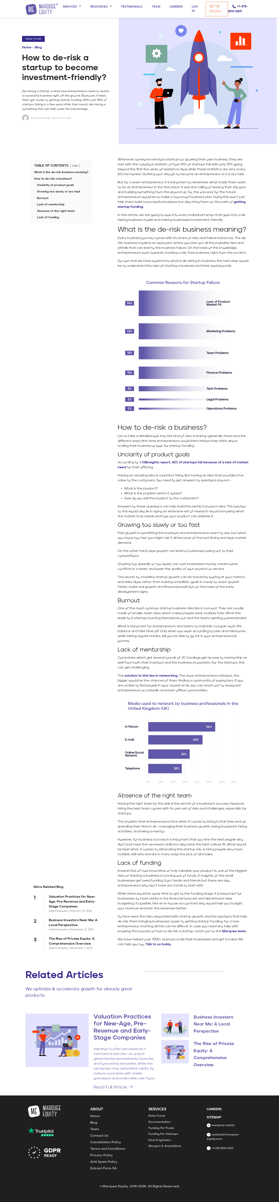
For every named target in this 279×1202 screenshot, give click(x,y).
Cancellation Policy (105, 1142)
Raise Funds (33, 39)
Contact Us (99, 1136)
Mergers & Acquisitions (164, 1146)
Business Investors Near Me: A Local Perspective (213, 1024)
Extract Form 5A (103, 1168)
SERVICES (157, 1109)
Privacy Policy (101, 1155)
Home (26, 47)
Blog (38, 47)
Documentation (159, 1122)
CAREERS (214, 1109)
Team (94, 1129)
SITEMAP (214, 1117)
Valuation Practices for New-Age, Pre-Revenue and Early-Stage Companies (72, 901)
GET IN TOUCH (215, 9)
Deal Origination (159, 1140)
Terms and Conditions (107, 1149)
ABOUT (96, 1109)
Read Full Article (110, 1087)
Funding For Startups (163, 1134)
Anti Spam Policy (103, 1162)
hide (75, 166)
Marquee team (234, 931)
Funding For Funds (161, 1128)
